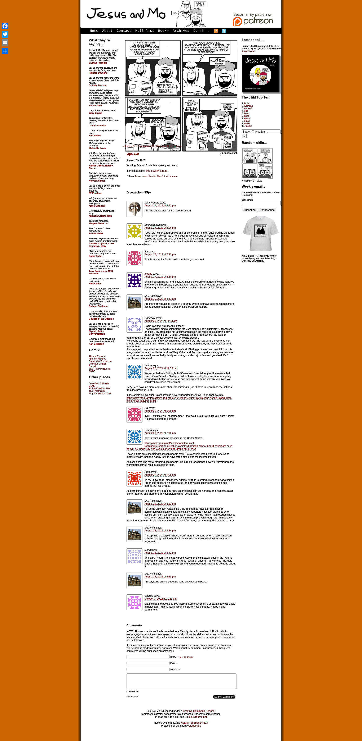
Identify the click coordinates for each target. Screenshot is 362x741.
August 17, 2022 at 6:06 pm (160, 227)
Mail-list (144, 31)
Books (163, 31)
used (246, 116)
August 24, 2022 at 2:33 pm (160, 576)
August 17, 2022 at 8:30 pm (160, 276)
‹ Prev (134, 146)
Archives (181, 31)
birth (246, 103)
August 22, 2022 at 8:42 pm (160, 552)
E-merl (92, 366)
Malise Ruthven (97, 148)
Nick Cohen (95, 283)
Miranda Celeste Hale (100, 216)
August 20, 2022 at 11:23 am (161, 321)
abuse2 (248, 108)
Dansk (198, 31)
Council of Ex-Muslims (101, 318)
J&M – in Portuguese (99, 368)
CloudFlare (194, 725)
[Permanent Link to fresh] (257, 178)
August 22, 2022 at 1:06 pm (160, 475)
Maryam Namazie (98, 223)
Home (94, 31)
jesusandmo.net (198, 716)
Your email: (247, 199)
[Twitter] (5, 34)
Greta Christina (97, 125)
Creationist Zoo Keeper (100, 361)
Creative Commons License (199, 711)
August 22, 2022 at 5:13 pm (160, 503)
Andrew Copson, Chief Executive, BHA (101, 244)
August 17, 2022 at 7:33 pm (160, 254)
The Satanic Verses (167, 176)
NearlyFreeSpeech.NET (194, 722)
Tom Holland (96, 233)
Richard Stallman (98, 306)
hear (246, 113)
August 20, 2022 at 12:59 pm (161, 368)
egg (246, 111)
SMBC (92, 371)
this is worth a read (156, 170)
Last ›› (178, 146)
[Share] (5, 51)
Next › (170, 146)
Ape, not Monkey (97, 358)
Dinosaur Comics (97, 363)
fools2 (249, 126)
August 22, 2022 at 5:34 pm (160, 530)
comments (132, 691)
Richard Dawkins (98, 73)
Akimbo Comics (97, 356)
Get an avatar (186, 657)
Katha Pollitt (95, 256)
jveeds (148, 273)
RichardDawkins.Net (99, 388)
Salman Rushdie (98, 62)
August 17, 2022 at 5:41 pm (160, 205)
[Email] (5, 42)
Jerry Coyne (248, 51)
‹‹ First (126, 146)
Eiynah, (97, 332)
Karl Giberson (96, 344)
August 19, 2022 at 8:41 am (160, 298)
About (107, 31)
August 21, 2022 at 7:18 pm (160, 433)
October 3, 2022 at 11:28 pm (161, 598)
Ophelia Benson (98, 85)
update (133, 153)
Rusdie (152, 176)
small (247, 121)
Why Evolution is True (100, 393)
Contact (124, 31)
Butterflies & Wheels (99, 383)
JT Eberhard (95, 193)
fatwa (138, 176)
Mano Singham (97, 206)
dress (247, 118)
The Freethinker (97, 391)
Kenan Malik (95, 105)
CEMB (92, 386)
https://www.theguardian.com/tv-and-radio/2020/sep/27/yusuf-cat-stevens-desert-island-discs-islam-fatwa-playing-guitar (179, 399)
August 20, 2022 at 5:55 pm (160, 411)
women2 (248, 106)
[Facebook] (5, 26)
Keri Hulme (95, 135)
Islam (144, 176)
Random (161, 146)
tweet (247, 123)
